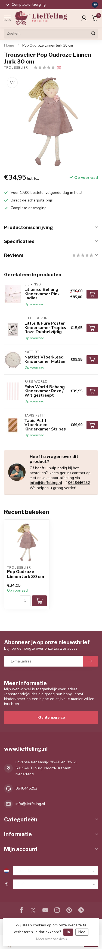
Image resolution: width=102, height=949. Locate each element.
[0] (95, 18)
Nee (81, 932)
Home (9, 45)
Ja (68, 932)
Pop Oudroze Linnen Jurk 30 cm (47, 45)
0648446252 (79, 482)
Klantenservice (51, 717)
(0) (59, 67)
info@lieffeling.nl (46, 482)
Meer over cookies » (51, 938)
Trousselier (16, 67)
